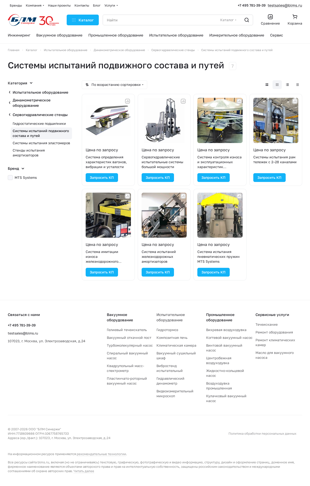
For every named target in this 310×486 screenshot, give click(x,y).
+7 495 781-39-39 (252, 5)
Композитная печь (171, 337)
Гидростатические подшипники (39, 123)
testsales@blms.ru (285, 5)
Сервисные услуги (272, 314)
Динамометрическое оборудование (32, 103)
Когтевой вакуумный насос (229, 337)
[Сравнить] (127, 101)
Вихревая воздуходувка (226, 330)
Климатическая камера (176, 345)
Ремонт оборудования (274, 332)
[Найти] (246, 20)
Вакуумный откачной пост (129, 337)
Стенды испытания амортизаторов (29, 152)
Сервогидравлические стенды (40, 114)
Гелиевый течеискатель (127, 330)
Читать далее (83, 471)
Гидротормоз (167, 330)
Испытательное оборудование (40, 92)
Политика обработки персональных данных (262, 433)
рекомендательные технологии (101, 454)
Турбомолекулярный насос (130, 345)
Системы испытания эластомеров (41, 143)
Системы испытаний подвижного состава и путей (41, 133)
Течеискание (266, 324)
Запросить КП (102, 177)
